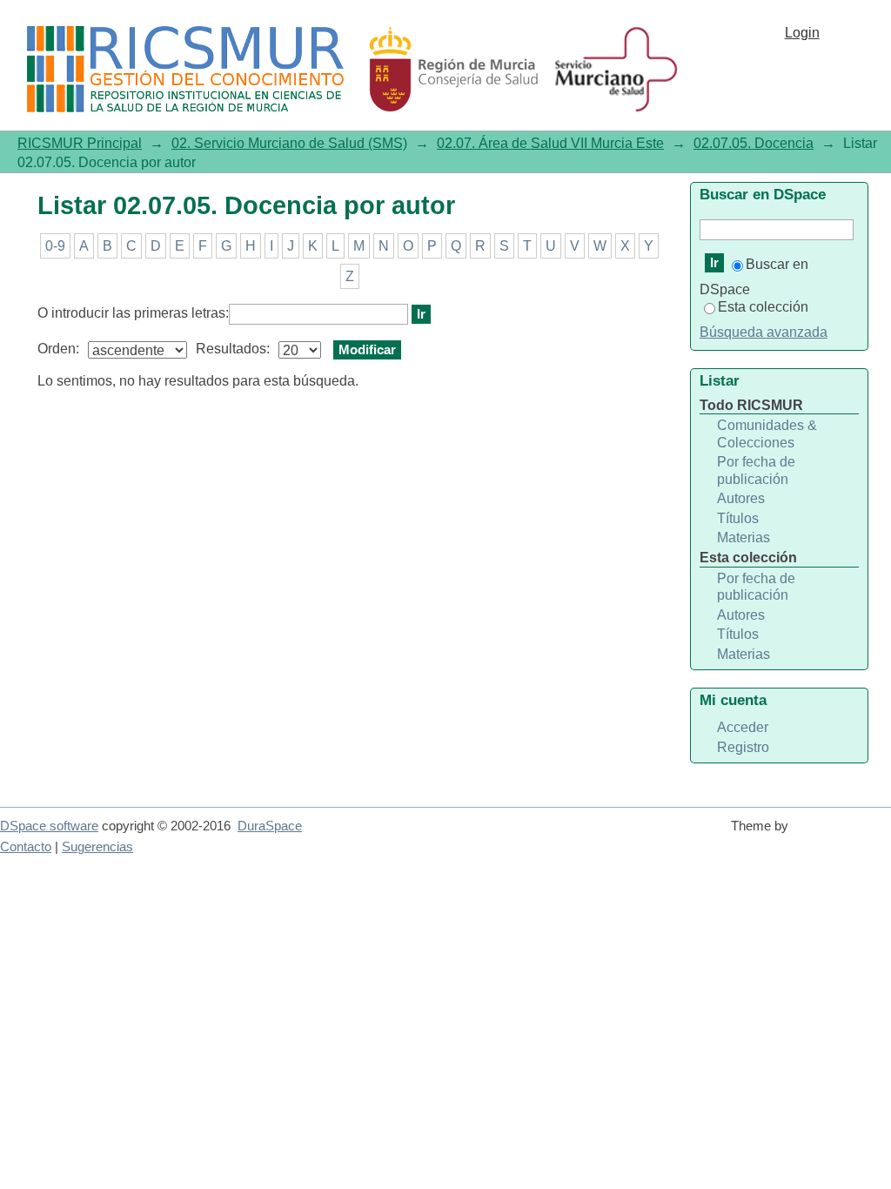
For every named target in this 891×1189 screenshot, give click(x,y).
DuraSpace (270, 826)
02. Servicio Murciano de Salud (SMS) (289, 143)
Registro (743, 747)
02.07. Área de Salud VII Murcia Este (550, 143)
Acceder (742, 727)
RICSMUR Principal (79, 143)
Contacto (25, 847)
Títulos (738, 518)
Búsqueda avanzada (763, 332)
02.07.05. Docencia (753, 143)
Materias (743, 537)
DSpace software (49, 826)
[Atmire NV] (843, 834)
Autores (741, 498)
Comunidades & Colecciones (767, 434)
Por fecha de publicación (756, 470)
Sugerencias (97, 847)
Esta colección (763, 306)
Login (802, 32)
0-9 (55, 245)
